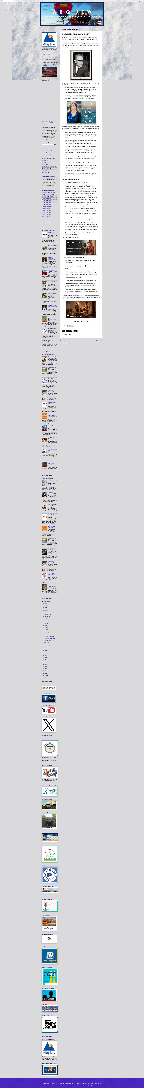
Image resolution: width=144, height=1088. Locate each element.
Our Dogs (44, 162)
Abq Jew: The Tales (46, 150)
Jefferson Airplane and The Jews (52, 414)
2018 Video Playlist (46, 210)
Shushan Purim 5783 (49, 640)
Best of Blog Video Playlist (48, 194)
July (46, 623)
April (46, 629)
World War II (44, 172)
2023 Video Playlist (46, 200)
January (47, 648)
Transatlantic (65, 295)
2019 (44, 657)
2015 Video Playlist (46, 216)
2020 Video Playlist (46, 206)
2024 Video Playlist (46, 198)
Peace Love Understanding (48, 166)
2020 (44, 655)
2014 (44, 668)
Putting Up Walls (52, 293)
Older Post (99, 341)
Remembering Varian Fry (50, 636)
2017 (44, 662)
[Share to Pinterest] (73, 326)
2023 (44, 610)
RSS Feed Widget (49, 118)
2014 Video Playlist (46, 219)
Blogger (91, 1085)
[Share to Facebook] (72, 326)
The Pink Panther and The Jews (52, 574)
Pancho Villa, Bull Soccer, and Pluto (52, 282)
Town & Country (76, 257)
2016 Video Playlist (46, 214)
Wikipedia (68, 84)
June (46, 625)
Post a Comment (68, 334)
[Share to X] (70, 326)
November (47, 614)
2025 (44, 605)
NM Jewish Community (47, 158)
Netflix (82, 271)
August (46, 620)
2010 (44, 677)
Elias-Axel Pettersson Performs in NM (51, 258)
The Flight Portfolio (78, 295)
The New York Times (83, 182)
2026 (44, 603)
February (47, 645)
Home (82, 341)
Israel (43, 156)
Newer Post (64, 341)
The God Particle (52, 549)
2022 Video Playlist (46, 202)
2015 (44, 666)
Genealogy (44, 152)
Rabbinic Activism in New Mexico (52, 481)
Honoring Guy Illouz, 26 (51, 317)
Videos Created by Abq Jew (48, 192)
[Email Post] (65, 325)
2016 (44, 664)
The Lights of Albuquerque (49, 57)
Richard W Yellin (45, 168)
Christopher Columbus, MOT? (52, 493)
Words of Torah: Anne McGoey (51, 233)
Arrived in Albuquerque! (47, 340)
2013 (44, 670)
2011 (44, 675)
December (47, 612)
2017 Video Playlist (46, 212)
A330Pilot (80, 1085)
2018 (44, 659)
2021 (44, 653)
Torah (43, 170)
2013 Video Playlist (46, 221)
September (47, 618)
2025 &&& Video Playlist (47, 196)
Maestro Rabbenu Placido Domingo (52, 585)
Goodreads (72, 130)
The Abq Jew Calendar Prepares (52, 271)
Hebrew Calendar (46, 154)
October (47, 616)
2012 (44, 673)
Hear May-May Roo (52, 245)
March (46, 632)
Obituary (44, 160)
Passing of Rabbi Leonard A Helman (52, 306)
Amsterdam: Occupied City (51, 391)
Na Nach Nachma (52, 328)
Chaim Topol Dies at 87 (49, 638)
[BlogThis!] (69, 326)
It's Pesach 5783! (48, 634)
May (46, 627)
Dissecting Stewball (52, 356)
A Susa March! (47, 642)
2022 (44, 650)
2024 (44, 607)
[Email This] (68, 326)
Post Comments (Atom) (72, 344)
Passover (44, 164)
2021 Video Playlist (46, 204)
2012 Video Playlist (46, 223)
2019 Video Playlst (46, 208)
